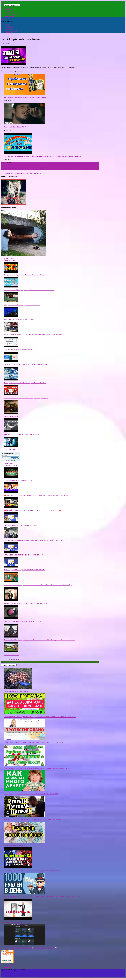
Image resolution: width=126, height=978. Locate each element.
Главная (6, 8)
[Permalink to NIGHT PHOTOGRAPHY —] (11, 446)
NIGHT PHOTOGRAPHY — (12, 449)
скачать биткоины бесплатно (13, 922)
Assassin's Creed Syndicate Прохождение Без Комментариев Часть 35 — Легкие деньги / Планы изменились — (39, 640)
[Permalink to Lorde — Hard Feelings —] (11, 413)
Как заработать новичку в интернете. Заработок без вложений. (25, 97)
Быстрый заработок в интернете (14, 845)
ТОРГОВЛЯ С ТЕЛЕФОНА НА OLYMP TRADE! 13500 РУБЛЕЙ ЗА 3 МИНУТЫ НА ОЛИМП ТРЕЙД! (35, 819)
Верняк (3, 2)
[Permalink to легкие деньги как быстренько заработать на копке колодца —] (11, 618)
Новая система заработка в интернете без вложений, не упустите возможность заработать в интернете (37, 768)
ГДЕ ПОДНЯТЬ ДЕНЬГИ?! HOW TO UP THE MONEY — (22, 525)
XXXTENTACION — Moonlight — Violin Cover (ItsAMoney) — (23, 434)
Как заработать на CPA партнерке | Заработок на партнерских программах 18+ (29, 290)
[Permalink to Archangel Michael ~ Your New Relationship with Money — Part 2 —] (11, 380)
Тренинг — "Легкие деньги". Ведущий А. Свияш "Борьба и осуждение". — (27, 603)
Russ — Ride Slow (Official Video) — (16, 127)
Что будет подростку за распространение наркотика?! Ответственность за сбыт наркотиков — (34, 540)
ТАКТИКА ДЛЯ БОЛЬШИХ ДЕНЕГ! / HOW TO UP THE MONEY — (24, 570)
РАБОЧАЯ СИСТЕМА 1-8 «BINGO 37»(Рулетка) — (20, 480)
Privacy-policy (8, 965)
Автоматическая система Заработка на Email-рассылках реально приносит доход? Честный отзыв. (35, 742)
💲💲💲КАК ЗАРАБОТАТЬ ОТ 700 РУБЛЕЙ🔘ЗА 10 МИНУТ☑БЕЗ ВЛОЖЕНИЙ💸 (30, 948)
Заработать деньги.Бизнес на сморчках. (16, 691)
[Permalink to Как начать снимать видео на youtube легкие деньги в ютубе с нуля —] (11, 395)
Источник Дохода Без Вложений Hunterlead (18, 349)
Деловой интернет (7, 453)
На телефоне (8, 9)
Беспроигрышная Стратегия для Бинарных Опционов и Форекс (24, 275)
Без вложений (8, 11)
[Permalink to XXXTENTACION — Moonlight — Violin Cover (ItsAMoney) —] (11, 431)
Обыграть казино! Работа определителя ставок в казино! (22, 305)
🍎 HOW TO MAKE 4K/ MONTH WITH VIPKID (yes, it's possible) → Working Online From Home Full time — (37, 495)
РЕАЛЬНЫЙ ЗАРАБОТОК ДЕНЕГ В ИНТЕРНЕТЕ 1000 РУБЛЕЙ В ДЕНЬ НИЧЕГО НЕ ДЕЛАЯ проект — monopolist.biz (42, 896)
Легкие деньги (8, 13)
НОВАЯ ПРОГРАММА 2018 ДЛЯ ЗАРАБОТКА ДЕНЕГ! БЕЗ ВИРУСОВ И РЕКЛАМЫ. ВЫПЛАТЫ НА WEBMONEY (40, 717)
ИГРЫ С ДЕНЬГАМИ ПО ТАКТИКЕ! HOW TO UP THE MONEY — (24, 555)
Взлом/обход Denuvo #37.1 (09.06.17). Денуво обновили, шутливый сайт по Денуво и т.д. (32, 871)
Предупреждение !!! (10, 14)
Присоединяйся (9, 16)
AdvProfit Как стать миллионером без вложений (19, 320)
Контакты (7, 967)
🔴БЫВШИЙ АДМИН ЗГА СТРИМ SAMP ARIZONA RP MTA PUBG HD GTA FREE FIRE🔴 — (33, 510)
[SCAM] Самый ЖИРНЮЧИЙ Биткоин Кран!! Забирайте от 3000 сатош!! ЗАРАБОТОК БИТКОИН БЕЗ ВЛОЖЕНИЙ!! (42, 156)
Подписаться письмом (10, 460)
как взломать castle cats (11, 655)
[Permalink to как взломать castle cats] (11, 652)
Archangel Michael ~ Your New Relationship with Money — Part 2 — (25, 383)
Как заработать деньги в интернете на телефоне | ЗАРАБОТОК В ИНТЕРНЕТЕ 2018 (31, 794)
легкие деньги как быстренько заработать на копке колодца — (24, 621)
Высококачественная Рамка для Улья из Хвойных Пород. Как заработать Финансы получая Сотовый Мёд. (38, 585)
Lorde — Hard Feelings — (12, 416)
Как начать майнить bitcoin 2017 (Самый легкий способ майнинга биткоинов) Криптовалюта (33, 334)
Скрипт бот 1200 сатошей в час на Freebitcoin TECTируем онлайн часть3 (27, 364)
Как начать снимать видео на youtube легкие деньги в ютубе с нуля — (26, 398)
